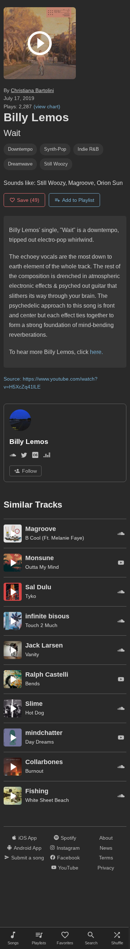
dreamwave (20, 164)
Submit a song (27, 858)
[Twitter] (24, 456)
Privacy (106, 868)
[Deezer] (46, 456)
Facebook (68, 858)
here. (96, 352)
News (106, 848)
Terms (106, 858)
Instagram (68, 848)
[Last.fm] (35, 456)
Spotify (68, 838)
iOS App (27, 838)
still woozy (56, 164)
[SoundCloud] (12, 456)
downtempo (20, 149)
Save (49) (28, 200)
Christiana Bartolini (32, 90)
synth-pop (55, 149)
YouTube (68, 868)
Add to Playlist (78, 200)
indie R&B (88, 149)
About (106, 838)
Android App (28, 848)
